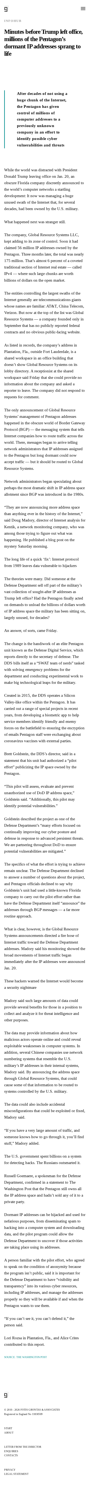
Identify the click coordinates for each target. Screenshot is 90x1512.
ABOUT (8, 1432)
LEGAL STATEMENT (16, 1474)
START (8, 1428)
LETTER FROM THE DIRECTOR (22, 1446)
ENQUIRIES (11, 1451)
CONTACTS (11, 1455)
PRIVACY (9, 1469)
